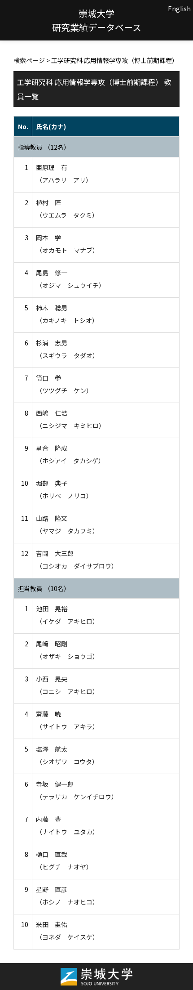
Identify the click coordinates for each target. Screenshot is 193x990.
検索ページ (29, 60)
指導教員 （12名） (44, 147)
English (179, 8)
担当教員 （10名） (44, 588)
